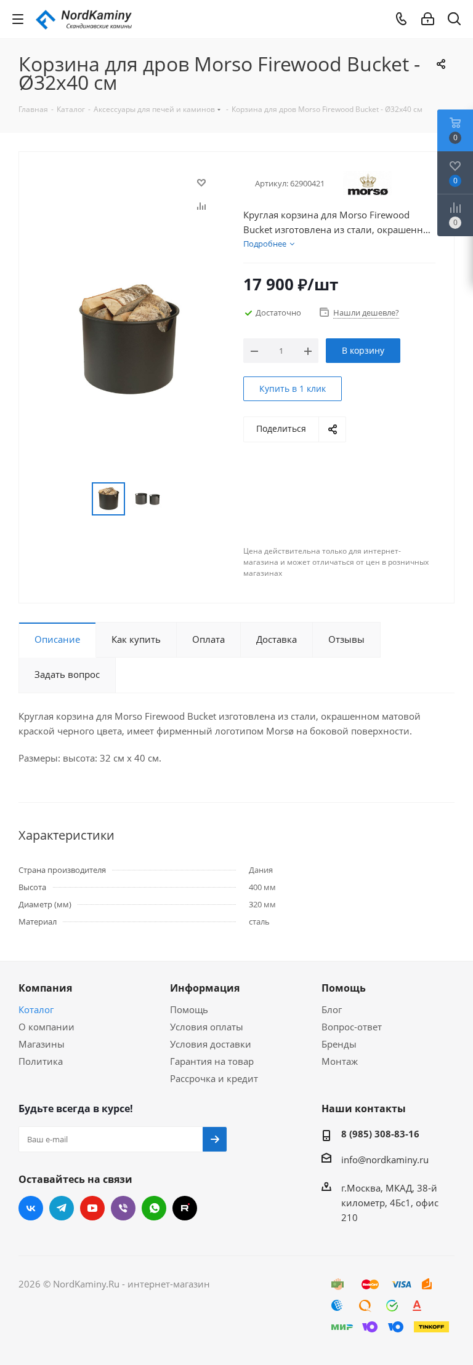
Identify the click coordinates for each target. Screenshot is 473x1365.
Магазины (41, 1044)
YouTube (92, 1208)
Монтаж (339, 1061)
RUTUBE (184, 1208)
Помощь (189, 1009)
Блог (331, 1009)
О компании (46, 1027)
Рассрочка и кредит (214, 1078)
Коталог (36, 1009)
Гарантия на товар (212, 1061)
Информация (205, 988)
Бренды (339, 1044)
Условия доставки (210, 1044)
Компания (45, 988)
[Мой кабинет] (427, 19)
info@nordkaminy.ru (385, 1159)
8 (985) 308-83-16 (380, 1134)
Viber (123, 1208)
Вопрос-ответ (351, 1027)
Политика (40, 1061)
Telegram (61, 1208)
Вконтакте (30, 1208)
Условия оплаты (206, 1027)
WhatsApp (154, 1208)
